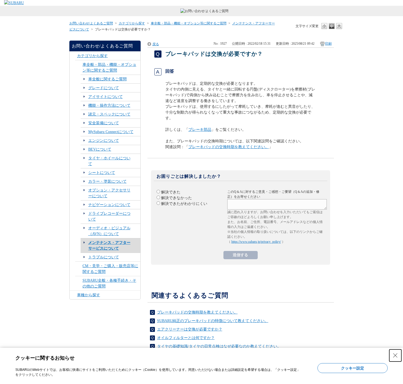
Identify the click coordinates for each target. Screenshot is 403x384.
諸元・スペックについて (109, 114)
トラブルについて (103, 257)
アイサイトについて (105, 97)
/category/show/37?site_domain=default (73, 295)
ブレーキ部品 (199, 130)
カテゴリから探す (132, 23)
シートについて (101, 173)
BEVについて (99, 149)
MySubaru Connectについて (111, 132)
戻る (155, 44)
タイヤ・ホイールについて (109, 161)
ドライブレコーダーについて (109, 216)
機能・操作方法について (109, 105)
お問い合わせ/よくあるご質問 (91, 23)
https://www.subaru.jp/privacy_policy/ (256, 242)
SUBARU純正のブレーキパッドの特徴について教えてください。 (212, 321)
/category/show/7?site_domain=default (78, 67)
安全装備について (103, 123)
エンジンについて (103, 141)
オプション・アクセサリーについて (109, 193)
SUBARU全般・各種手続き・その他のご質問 (109, 283)
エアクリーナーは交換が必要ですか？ (189, 329)
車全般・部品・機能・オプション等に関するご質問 (188, 23)
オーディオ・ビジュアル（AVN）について (109, 231)
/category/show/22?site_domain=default (78, 269)
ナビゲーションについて (109, 205)
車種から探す (88, 295)
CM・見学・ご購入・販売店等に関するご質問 (110, 269)
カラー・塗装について (107, 181)
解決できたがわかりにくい (184, 204)
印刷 (328, 44)
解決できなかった (176, 198)
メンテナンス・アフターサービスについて (109, 245)
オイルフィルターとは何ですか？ (186, 338)
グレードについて (103, 88)
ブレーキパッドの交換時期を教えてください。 (228, 147)
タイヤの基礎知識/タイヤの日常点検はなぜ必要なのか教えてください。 (219, 346)
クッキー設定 (352, 368)
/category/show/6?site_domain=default (73, 56)
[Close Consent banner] (395, 355)
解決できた (170, 192)
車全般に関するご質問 (107, 79)
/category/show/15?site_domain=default (78, 283)
